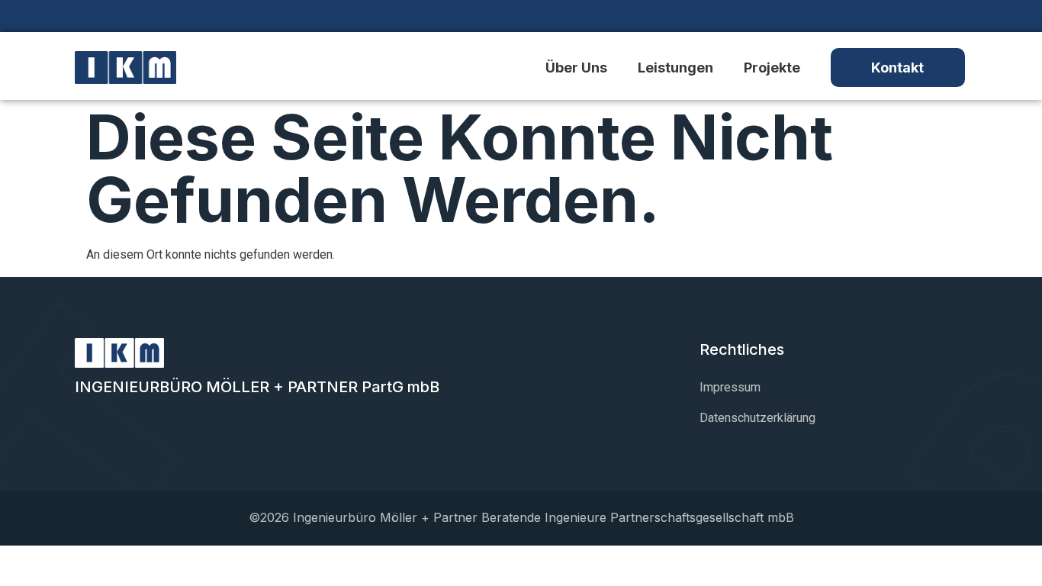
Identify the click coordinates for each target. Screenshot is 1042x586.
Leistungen (675, 68)
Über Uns (576, 68)
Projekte (772, 68)
